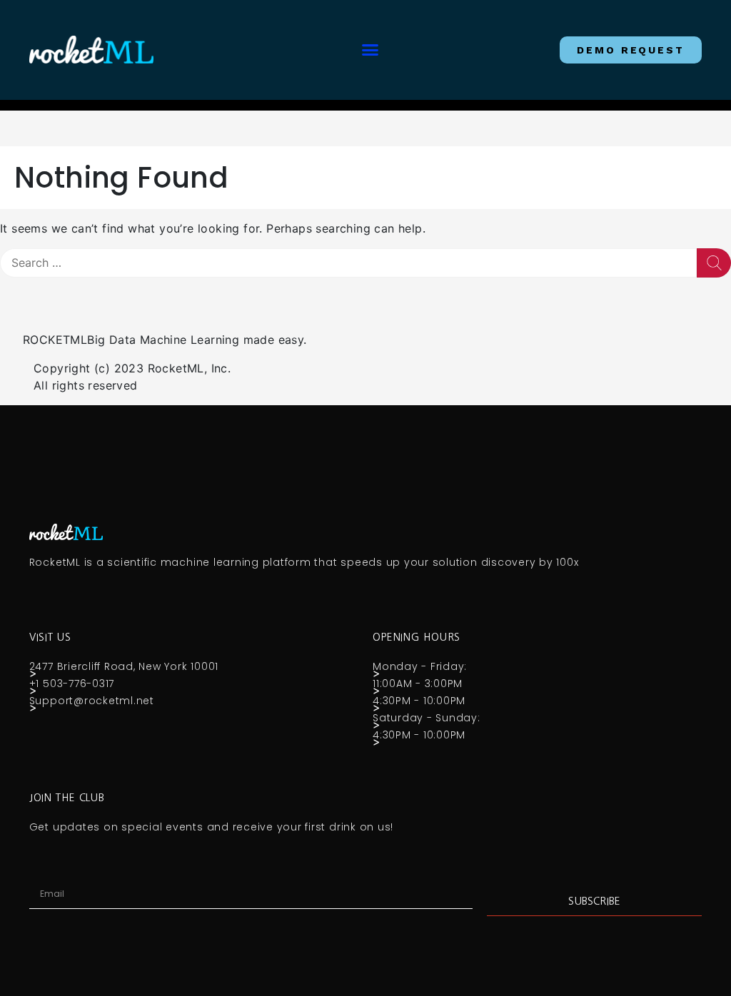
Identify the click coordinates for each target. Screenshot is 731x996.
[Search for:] (348, 263)
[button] (369, 49)
